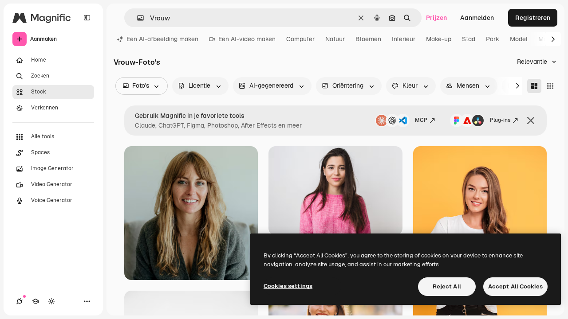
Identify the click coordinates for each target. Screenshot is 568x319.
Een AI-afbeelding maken (162, 39)
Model (519, 39)
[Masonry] (534, 86)
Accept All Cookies (515, 286)
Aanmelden (477, 18)
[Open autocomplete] (137, 18)
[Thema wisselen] (51, 301)
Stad (468, 39)
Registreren (532, 18)
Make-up (438, 39)
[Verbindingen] (19, 301)
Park (492, 39)
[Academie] (35, 301)
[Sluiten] (530, 120)
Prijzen (436, 18)
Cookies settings (288, 286)
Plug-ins (500, 120)
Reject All (447, 286)
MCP (421, 120)
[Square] (550, 86)
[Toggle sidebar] (87, 18)
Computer (300, 39)
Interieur (403, 39)
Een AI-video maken (247, 39)
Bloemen (368, 39)
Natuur (335, 39)
